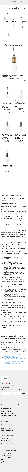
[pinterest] (12, 383)
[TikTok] (10, 383)
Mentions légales (6, 455)
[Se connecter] (21, 2)
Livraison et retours (6, 442)
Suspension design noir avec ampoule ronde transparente (20, 136)
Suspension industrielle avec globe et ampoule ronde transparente (7, 104)
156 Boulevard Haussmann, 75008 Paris (13, 389)
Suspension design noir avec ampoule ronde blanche (7, 166)
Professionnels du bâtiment (9, 415)
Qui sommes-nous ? (6, 425)
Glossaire (4, 463)
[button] (24, 460)
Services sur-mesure (7, 430)
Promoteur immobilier (7, 417)
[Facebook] (2, 383)
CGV (2, 459)
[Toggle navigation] (1, 2)
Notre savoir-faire (6, 428)
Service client (5, 440)
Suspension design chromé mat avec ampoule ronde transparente (7, 136)
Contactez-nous (6, 457)
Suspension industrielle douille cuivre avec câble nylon (12, 75)
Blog (2, 461)
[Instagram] (6, 383)
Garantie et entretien (7, 444)
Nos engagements (6, 426)
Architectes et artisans (7, 413)
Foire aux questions (6, 438)
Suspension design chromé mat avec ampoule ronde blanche (20, 104)
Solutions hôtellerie (6, 411)
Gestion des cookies (7, 453)
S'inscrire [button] (24, 393)
